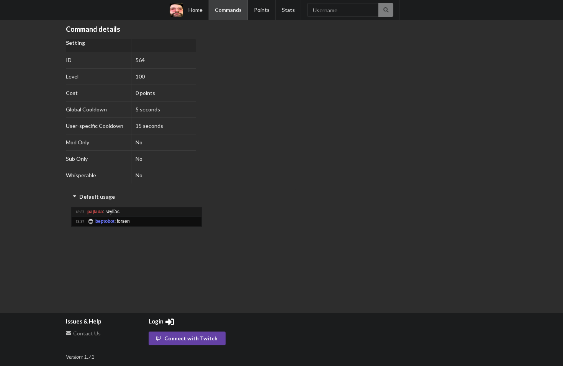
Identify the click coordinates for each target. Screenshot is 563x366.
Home (195, 10)
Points (262, 10)
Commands (228, 10)
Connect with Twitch (191, 338)
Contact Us (86, 333)
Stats (288, 10)
